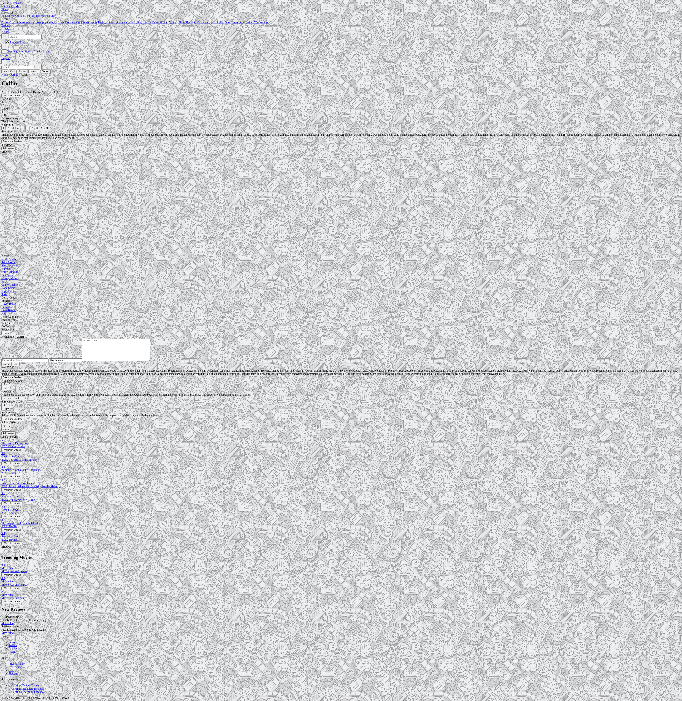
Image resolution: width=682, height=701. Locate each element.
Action (5, 22)
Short (221, 22)
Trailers (29, 51)
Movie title (7, 623)
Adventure (15, 22)
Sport (228, 22)
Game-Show (126, 22)
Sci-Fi (214, 22)
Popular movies (10, 15)
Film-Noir (113, 22)
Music (155, 22)
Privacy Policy (17, 663)
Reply (6, 388)
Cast (12, 71)
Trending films (15, 51)
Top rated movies (45, 15)
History (138, 22)
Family (93, 22)
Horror (147, 22)
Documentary (72, 22)
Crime (61, 22)
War (256, 22)
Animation (28, 22)
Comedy (52, 22)
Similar (45, 71)
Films (12, 642)
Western (264, 22)
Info (5, 71)
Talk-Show (238, 22)
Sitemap (13, 673)
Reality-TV (192, 22)
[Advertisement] (108, 187)
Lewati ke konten (11, 2)
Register (6, 55)
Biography (41, 22)
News (182, 22)
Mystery (173, 22)
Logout (5, 58)
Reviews (34, 71)
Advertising (15, 666)
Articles (37, 51)
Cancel (20, 336)
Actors (46, 51)
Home (4, 74)
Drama (85, 22)
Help (11, 670)
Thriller (249, 22)
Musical (163, 22)
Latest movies (27, 15)
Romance (205, 22)
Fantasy (102, 22)
